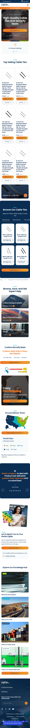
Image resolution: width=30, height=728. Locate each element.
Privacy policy (10, 716)
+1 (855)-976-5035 (10, 556)
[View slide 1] (13, 52)
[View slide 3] (17, 52)
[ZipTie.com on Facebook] (2, 709)
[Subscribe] (26, 703)
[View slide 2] (15, 52)
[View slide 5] (17, 491)
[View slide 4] (15, 491)
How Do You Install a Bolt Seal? (10, 669)
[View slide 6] (18, 491)
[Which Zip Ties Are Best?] (15, 582)
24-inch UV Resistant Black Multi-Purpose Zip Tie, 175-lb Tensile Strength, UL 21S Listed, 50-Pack (8, 127)
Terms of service (20, 716)
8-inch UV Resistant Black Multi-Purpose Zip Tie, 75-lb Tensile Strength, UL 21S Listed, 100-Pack (22, 166)
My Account (6, 1)
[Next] (27, 490)
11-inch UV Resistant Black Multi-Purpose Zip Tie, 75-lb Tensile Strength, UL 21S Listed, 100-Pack (8, 166)
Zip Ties (4, 573)
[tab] (5, 219)
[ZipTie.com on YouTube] (13, 709)
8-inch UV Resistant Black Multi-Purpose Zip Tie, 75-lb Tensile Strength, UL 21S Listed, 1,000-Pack (8, 88)
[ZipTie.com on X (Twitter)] (6, 709)
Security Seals (6, 598)
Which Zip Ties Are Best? (8, 595)
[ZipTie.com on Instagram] (9, 709)
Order (25, 1)
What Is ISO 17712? (6, 619)
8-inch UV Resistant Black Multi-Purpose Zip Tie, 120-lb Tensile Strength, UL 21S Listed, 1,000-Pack (22, 88)
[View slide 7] (20, 491)
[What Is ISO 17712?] (15, 607)
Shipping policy (15, 718)
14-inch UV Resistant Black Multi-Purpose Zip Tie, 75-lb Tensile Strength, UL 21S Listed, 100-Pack (22, 127)
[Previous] (2, 490)
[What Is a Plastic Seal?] (15, 632)
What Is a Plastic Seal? (8, 644)
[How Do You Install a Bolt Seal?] (15, 657)
